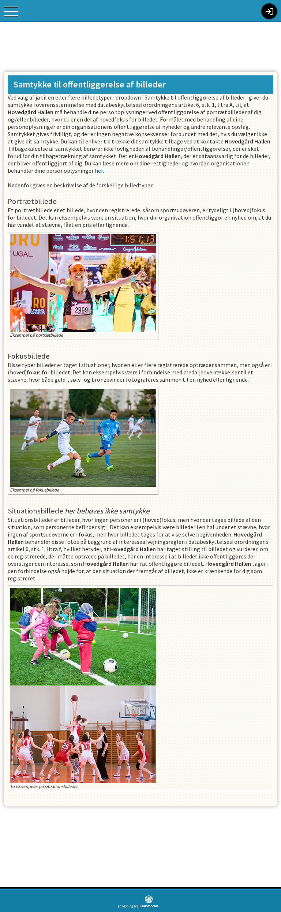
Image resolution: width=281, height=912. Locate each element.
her (99, 170)
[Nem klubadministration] (138, 906)
